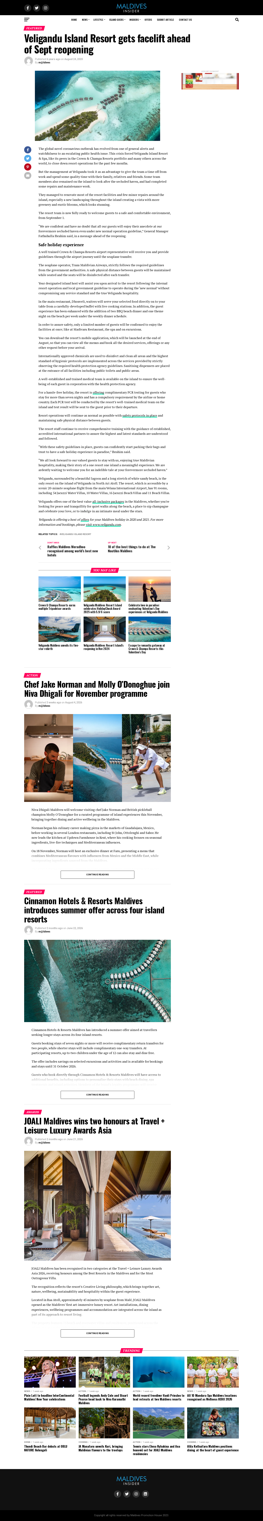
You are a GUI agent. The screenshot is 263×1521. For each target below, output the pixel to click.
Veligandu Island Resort (76, 534)
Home (74, 19)
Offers (148, 19)
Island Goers (116, 19)
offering (98, 392)
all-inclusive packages (108, 501)
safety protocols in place (139, 415)
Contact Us (185, 19)
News (84, 19)
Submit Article (165, 19)
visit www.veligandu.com (103, 524)
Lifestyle (98, 19)
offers (85, 519)
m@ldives (44, 62)
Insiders (134, 19)
